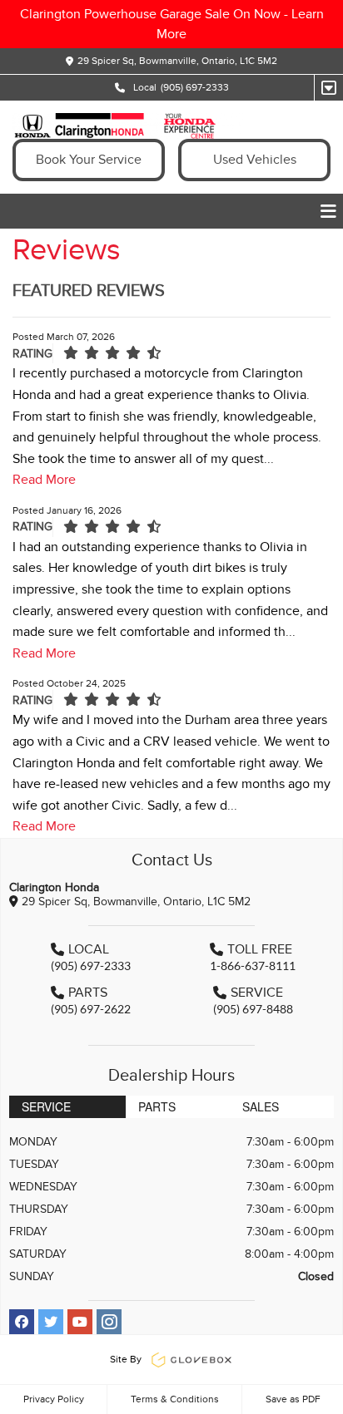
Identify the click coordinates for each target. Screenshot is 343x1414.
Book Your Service (89, 159)
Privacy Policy (53, 1399)
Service (46, 1106)
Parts (157, 1106)
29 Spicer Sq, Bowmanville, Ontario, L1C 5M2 (177, 61)
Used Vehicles (254, 159)
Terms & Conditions (175, 1399)
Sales (260, 1106)
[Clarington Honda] (127, 126)
